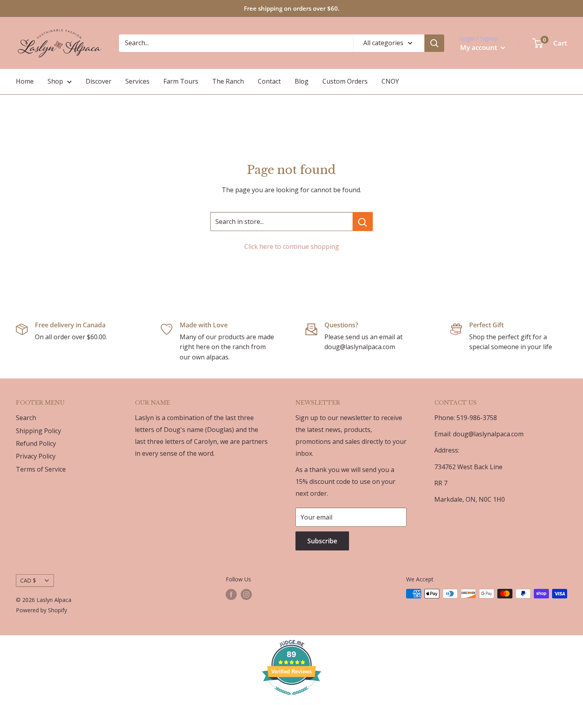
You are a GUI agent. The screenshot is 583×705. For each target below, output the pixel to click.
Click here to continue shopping (291, 246)
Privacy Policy (36, 456)
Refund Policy (36, 443)
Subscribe (322, 541)
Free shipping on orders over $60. (291, 8)
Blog (302, 81)
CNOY (390, 81)
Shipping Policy (38, 430)
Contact (269, 81)
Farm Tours (180, 81)
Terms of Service (41, 469)
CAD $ (28, 580)
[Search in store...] (363, 221)
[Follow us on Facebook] (231, 594)
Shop (55, 81)
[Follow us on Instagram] (246, 594)
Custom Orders (345, 81)
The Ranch (228, 81)
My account (479, 47)
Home (25, 81)
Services (137, 81)
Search (26, 417)
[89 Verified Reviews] (291, 698)
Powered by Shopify (41, 610)
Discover (98, 81)
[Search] (434, 43)
